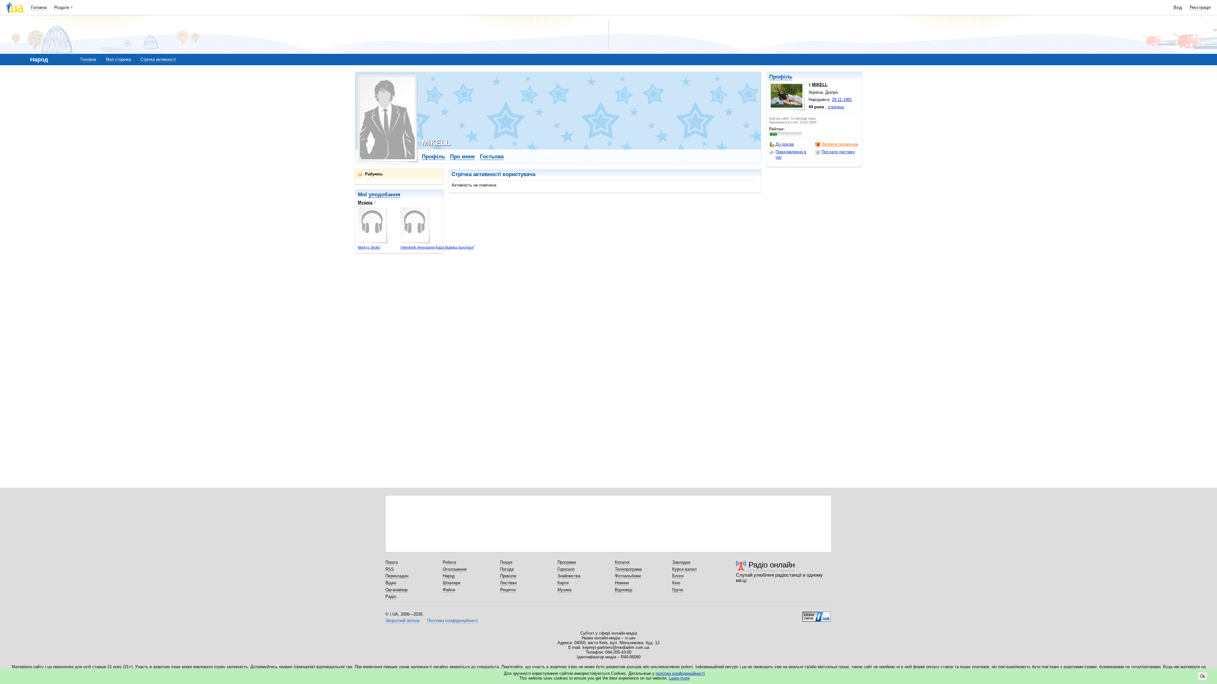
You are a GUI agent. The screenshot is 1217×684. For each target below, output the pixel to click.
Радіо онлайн (772, 564)
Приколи (508, 575)
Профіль (780, 77)
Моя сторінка (118, 59)
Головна (39, 7)
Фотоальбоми (628, 575)
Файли (449, 589)
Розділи (61, 7)
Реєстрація (1200, 7)
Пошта (391, 562)
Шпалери (451, 582)
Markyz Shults (369, 247)
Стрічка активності (158, 59)
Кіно (676, 582)
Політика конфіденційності (452, 620)
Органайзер (396, 589)
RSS (389, 569)
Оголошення (455, 569)
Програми (566, 562)
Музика (365, 202)
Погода (507, 569)
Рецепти (508, 589)
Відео (390, 582)
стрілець (836, 106)
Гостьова (492, 157)
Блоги (678, 575)
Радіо (390, 596)
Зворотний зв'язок (402, 620)
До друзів (785, 144)
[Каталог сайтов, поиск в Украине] (816, 614)
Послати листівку (838, 151)
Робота (449, 562)
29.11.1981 (842, 99)
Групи (677, 589)
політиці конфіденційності (680, 673)
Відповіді (623, 589)
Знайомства (568, 575)
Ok (1202, 676)
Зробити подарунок (839, 144)
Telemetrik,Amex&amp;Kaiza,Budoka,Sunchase (436, 247)
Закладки (681, 562)
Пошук (506, 562)
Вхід (1178, 7)
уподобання (384, 195)
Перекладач (397, 575)
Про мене (462, 157)
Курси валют (684, 569)
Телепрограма (628, 569)
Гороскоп (566, 569)
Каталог (622, 562)
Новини (622, 582)
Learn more (679, 678)
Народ (449, 575)
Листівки (508, 582)
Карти (563, 582)
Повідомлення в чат (791, 154)
